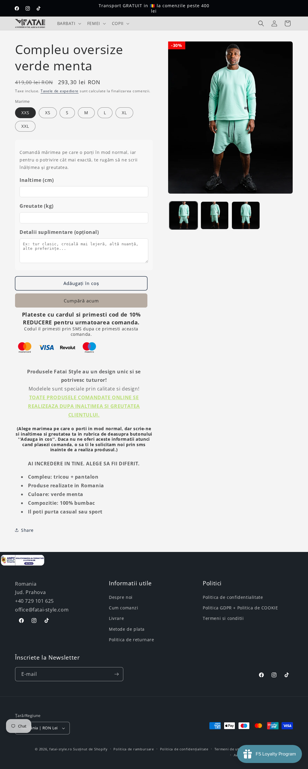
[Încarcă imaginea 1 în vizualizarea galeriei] (183, 215)
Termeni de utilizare (232, 749)
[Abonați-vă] (116, 674)
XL (124, 112)
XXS (25, 112)
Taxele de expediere (60, 90)
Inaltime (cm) (37, 180)
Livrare (116, 618)
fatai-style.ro (60, 749)
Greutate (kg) (37, 206)
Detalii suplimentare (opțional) (59, 232)
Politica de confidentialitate (233, 597)
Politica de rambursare (133, 749)
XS (48, 112)
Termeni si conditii (223, 618)
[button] (69, 23)
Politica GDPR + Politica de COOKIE (240, 608)
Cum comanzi (123, 608)
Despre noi (121, 597)
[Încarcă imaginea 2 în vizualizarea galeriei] (215, 215)
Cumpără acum (81, 301)
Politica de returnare (131, 639)
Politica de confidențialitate (184, 749)
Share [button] (27, 530)
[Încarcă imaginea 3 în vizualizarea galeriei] (246, 215)
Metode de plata (127, 629)
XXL (25, 126)
